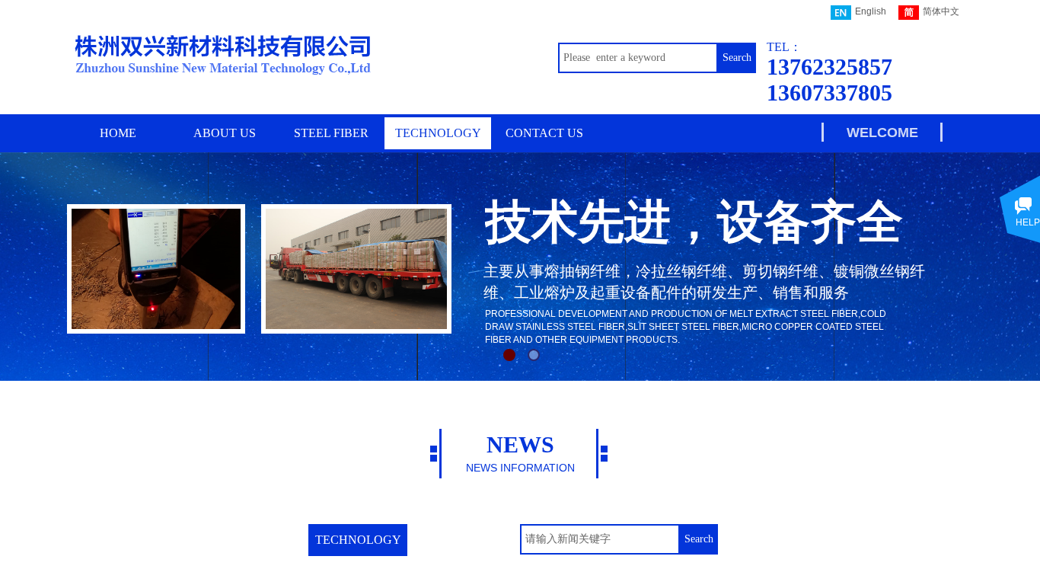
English (870, 11)
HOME (118, 132)
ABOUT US (224, 132)
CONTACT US (544, 132)
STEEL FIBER (331, 132)
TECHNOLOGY (438, 132)
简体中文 (941, 11)
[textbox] (638, 58)
